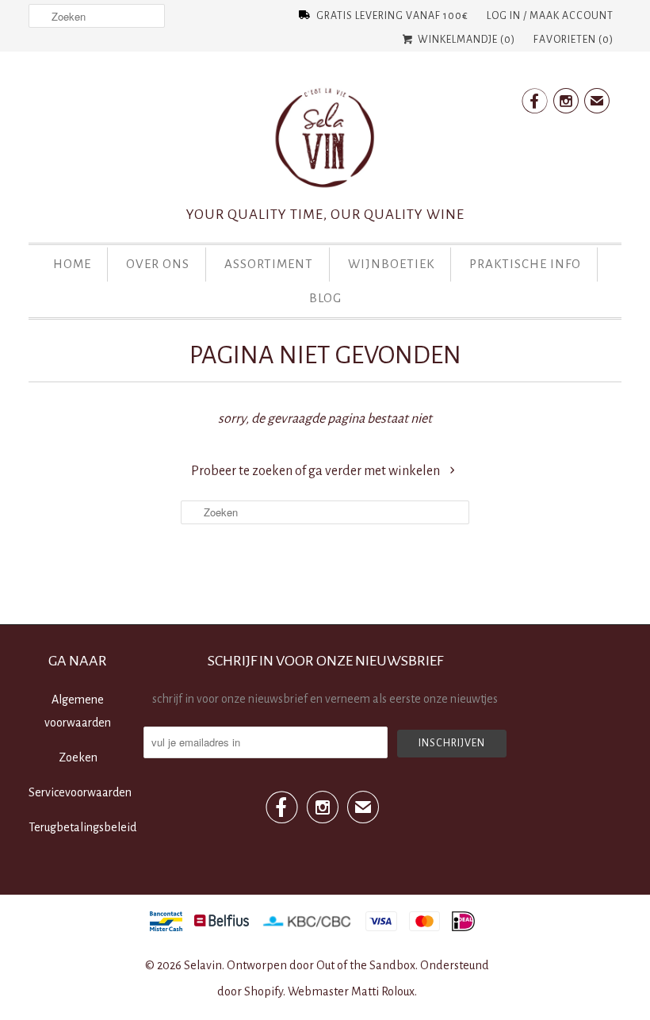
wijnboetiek (391, 263)
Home (72, 263)
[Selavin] (325, 142)
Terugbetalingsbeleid (82, 827)
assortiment (268, 263)
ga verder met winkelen (375, 471)
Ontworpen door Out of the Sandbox (321, 965)
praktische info (525, 263)
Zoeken (78, 757)
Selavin (203, 965)
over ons (157, 263)
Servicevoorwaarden (80, 792)
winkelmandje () (465, 39)
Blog (325, 298)
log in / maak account (550, 15)
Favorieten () (573, 39)
